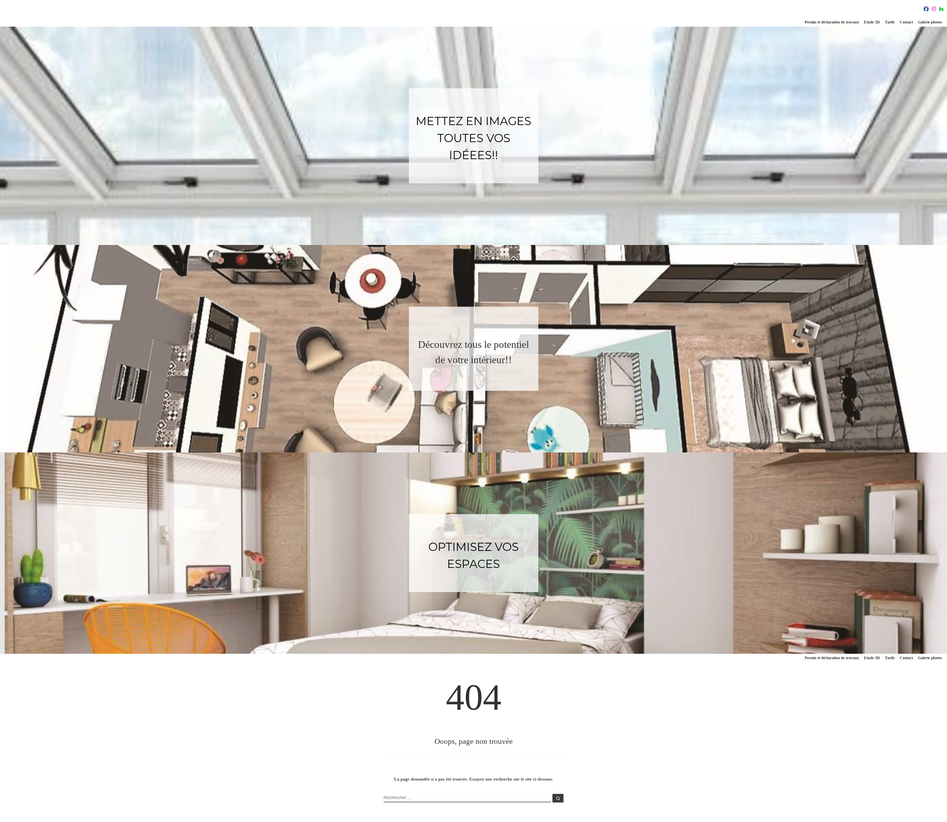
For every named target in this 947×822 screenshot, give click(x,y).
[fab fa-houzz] (941, 9)
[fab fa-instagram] (934, 9)
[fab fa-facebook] (926, 9)
